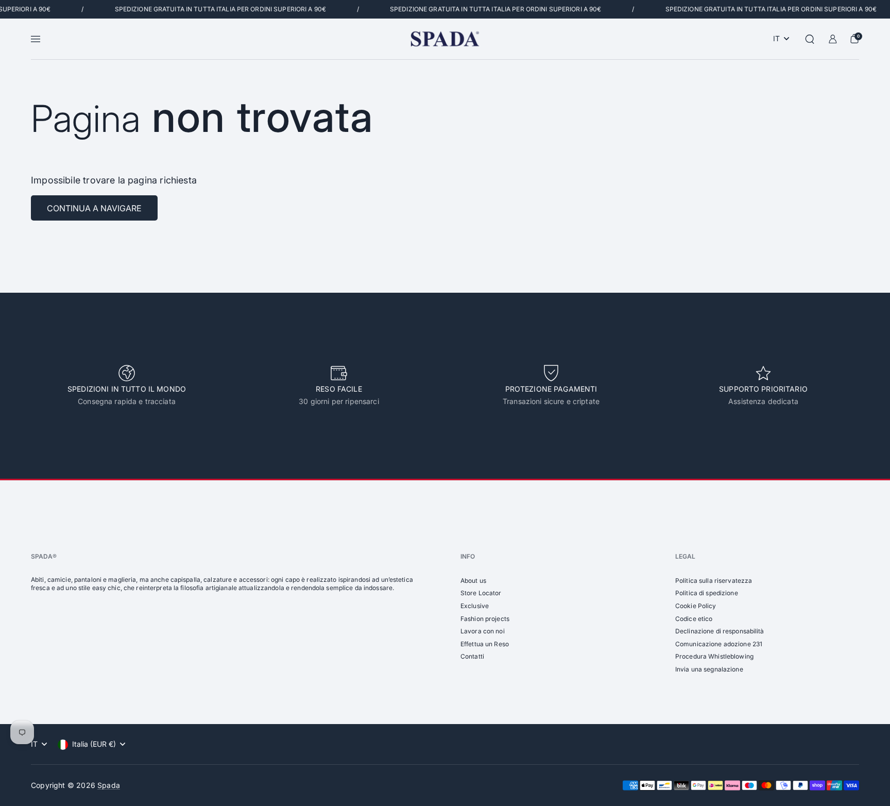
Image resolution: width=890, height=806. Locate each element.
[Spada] (445, 39)
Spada (108, 785)
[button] (809, 39)
